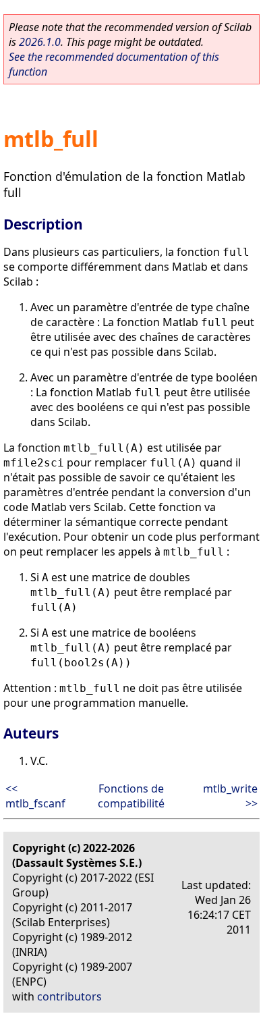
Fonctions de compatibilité (131, 796)
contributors (69, 996)
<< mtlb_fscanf (35, 796)
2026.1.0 (40, 41)
